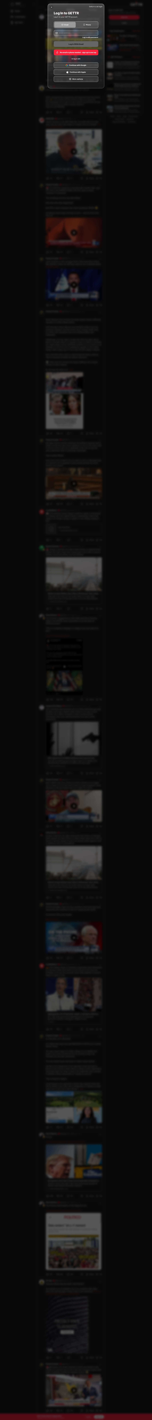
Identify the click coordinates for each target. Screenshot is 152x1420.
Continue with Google (77, 65)
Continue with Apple (78, 72)
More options (77, 79)
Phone (88, 25)
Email (66, 25)
